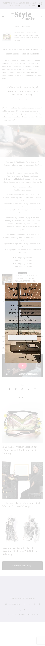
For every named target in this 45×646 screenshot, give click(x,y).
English (24, 351)
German (24, 347)
